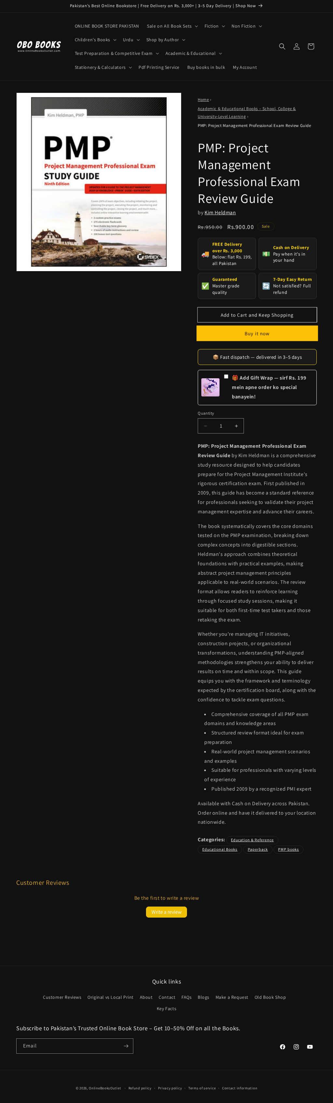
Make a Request (232, 997)
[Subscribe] (126, 1046)
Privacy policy (170, 1088)
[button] (172, 26)
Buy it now (257, 333)
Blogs (203, 997)
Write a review (166, 912)
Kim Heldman (220, 212)
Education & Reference (252, 839)
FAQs (186, 997)
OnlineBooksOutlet (105, 1088)
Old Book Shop (270, 997)
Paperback (258, 849)
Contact (167, 997)
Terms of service (202, 1088)
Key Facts (166, 1008)
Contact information (239, 1088)
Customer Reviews (62, 997)
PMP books (288, 849)
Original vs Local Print (110, 997)
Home (203, 99)
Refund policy (140, 1088)
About (146, 997)
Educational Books (219, 849)
